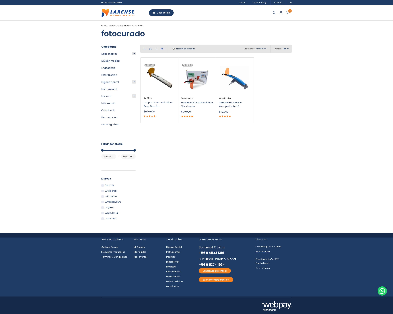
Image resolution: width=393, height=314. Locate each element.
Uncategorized (110, 124)
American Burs (113, 201)
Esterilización (109, 75)
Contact (278, 2)
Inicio (103, 25)
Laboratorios (172, 261)
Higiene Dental (110, 82)
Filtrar (105, 162)
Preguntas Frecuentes (113, 252)
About (242, 2)
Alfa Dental (111, 196)
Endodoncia (108, 68)
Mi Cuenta (139, 247)
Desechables (109, 54)
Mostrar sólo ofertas (185, 48)
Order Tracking (260, 2)
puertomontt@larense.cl (216, 279)
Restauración (109, 117)
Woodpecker (187, 98)
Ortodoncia (108, 110)
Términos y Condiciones (114, 256)
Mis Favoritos (141, 256)
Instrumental (109, 89)
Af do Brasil (111, 190)
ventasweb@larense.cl (215, 270)
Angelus (109, 207)
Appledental (111, 213)
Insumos (106, 96)
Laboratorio (108, 103)
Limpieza (171, 266)
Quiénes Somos (109, 247)
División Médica (110, 61)
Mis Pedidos (140, 252)
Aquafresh (110, 218)
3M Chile (109, 185)
